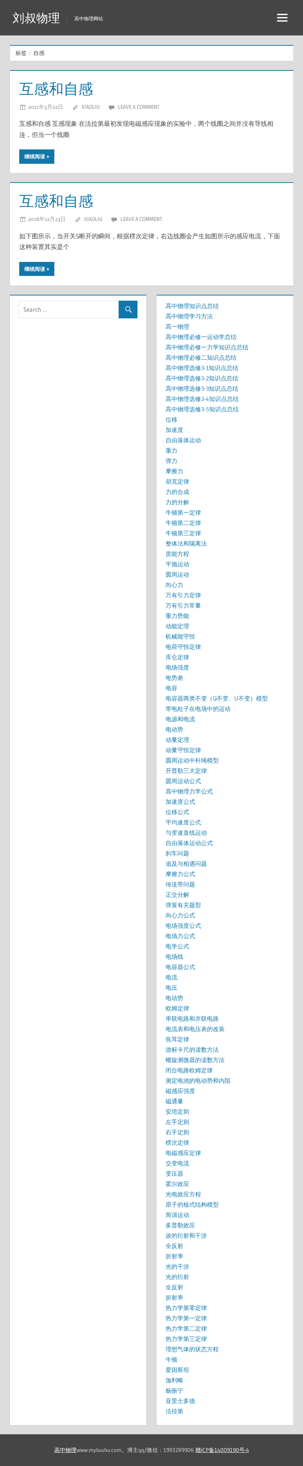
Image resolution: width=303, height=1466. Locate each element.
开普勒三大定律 (186, 770)
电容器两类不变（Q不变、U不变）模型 (217, 698)
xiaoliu (91, 106)
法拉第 (174, 1411)
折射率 (174, 1256)
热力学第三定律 (186, 1338)
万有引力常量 (183, 605)
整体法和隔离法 (186, 543)
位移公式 (177, 812)
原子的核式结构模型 (192, 1204)
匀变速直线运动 (186, 832)
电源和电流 (180, 719)
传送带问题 (180, 884)
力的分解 (177, 502)
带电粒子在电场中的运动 (198, 708)
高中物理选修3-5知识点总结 (202, 409)
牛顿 (171, 1359)
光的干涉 (177, 1266)
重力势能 (177, 615)
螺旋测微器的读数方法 (195, 1060)
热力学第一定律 (186, 1318)
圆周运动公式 (183, 781)
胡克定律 (177, 481)
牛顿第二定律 (183, 522)
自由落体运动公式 (189, 843)
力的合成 (177, 491)
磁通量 (174, 1101)
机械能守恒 (180, 636)
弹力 (171, 460)
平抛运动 (177, 564)
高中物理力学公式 (189, 791)
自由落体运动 (183, 440)
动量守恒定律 (183, 750)
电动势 (174, 729)
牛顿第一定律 (183, 512)
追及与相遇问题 (186, 863)
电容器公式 (180, 967)
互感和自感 (56, 89)
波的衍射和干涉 (186, 1235)
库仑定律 (177, 657)
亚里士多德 (180, 1400)
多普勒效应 (180, 1225)
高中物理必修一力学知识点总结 (207, 347)
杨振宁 (174, 1390)
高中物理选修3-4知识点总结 (202, 398)
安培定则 (177, 1111)
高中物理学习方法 (189, 316)
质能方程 (177, 553)
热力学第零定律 (186, 1307)
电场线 (174, 956)
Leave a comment (139, 106)
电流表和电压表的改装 (195, 1029)
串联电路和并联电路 (192, 1018)
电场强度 (177, 667)
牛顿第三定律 (183, 533)
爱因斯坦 (177, 1369)
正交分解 (177, 894)
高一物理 (177, 326)
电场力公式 (180, 936)
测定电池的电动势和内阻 (198, 1080)
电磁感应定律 (183, 1152)
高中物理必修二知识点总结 (201, 357)
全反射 (174, 1245)
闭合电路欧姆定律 (189, 1070)
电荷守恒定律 (183, 646)
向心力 (174, 584)
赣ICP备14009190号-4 (222, 1449)
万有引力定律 (183, 595)
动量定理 (177, 739)
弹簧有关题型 (183, 905)
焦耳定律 (177, 1039)
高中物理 (65, 1449)
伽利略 (174, 1380)
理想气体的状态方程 (192, 1349)
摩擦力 (174, 471)
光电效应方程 (183, 1194)
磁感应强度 (180, 1091)
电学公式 (177, 946)
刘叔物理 (36, 18)
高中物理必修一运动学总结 (201, 336)
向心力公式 (180, 915)
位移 (171, 419)
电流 (171, 977)
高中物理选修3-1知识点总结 (202, 367)
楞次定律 (177, 1142)
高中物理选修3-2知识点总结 (202, 378)
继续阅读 (34, 156)
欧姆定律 (177, 1008)
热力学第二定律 (186, 1328)
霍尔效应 (177, 1183)
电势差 (174, 677)
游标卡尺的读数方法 (192, 1049)
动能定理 (177, 626)
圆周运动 (177, 574)
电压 (171, 987)
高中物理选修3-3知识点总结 (202, 388)
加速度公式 (180, 801)
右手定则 (177, 1132)
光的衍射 (177, 1276)
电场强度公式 (183, 925)
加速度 (174, 429)
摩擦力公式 (180, 874)
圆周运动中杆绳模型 (192, 760)
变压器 (174, 1173)
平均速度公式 (183, 822)
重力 (171, 450)
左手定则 (177, 1122)
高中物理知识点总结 (192, 306)
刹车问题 (177, 853)
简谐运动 (177, 1214)
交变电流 (177, 1163)
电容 (171, 688)
